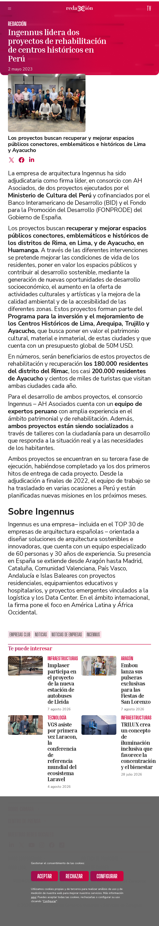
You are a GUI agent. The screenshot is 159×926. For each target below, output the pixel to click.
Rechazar (74, 876)
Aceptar (44, 876)
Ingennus (93, 634)
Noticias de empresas (67, 634)
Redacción (17, 23)
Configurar (107, 876)
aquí (33, 897)
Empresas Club (20, 634)
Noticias (41, 634)
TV (149, 8)
